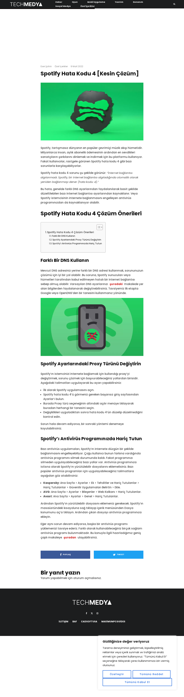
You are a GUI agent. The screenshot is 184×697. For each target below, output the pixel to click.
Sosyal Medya (63, 6)
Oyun (75, 2)
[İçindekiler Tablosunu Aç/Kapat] (98, 227)
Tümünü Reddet (151, 674)
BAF (74, 621)
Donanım (138, 2)
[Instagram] (97, 613)
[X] (92, 613)
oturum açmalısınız (87, 578)
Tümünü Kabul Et (137, 682)
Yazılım (119, 2)
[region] (137, 663)
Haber (58, 2)
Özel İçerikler (87, 6)
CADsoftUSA (89, 621)
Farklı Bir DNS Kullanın (63, 235)
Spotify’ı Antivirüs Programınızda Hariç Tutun (77, 243)
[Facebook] (86, 613)
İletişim (63, 621)
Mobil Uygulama (96, 2)
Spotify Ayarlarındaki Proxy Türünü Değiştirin (76, 239)
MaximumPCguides (113, 621)
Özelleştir (117, 674)
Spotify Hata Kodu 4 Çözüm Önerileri (70, 232)
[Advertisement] (92, 36)
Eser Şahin (46, 66)
